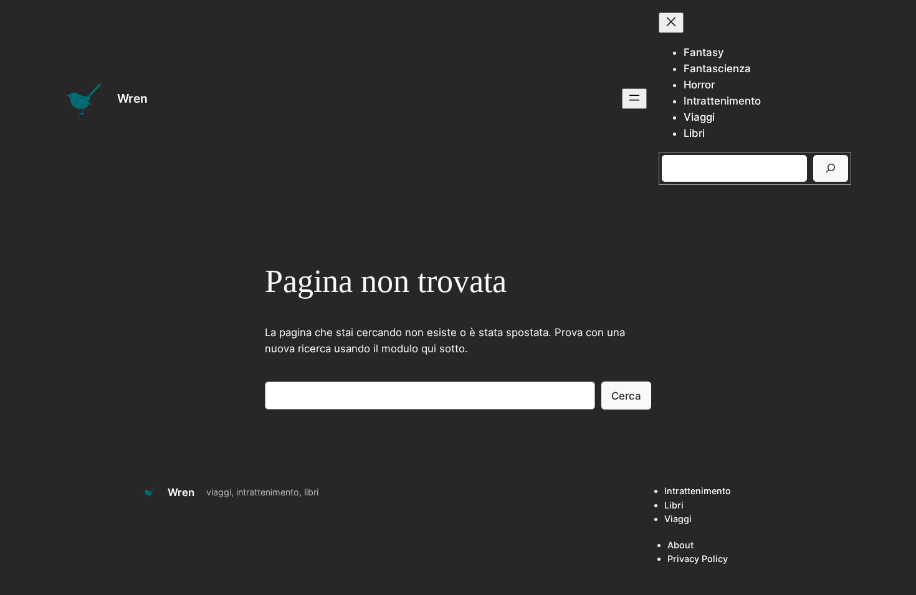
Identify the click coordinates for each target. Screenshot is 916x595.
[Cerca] (830, 168)
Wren (132, 98)
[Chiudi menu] (671, 22)
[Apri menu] (634, 98)
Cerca (626, 396)
